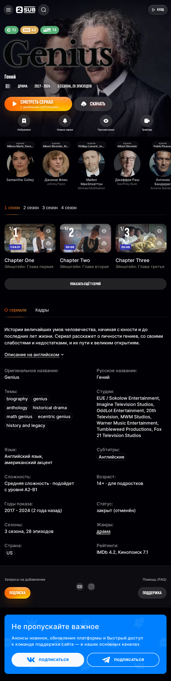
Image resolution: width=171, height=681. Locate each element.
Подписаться (54, 659)
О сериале (15, 310)
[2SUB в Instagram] (91, 587)
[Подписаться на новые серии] (65, 124)
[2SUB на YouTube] (80, 587)
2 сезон (31, 207)
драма (103, 531)
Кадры (42, 310)
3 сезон (50, 207)
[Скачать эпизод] (48, 243)
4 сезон (69, 207)
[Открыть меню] (8, 10)
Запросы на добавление (24, 579)
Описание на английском (31, 354)
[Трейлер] (147, 124)
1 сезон (12, 207)
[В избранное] (24, 124)
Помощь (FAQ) (155, 579)
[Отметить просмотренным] (106, 124)
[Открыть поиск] (44, 10)
